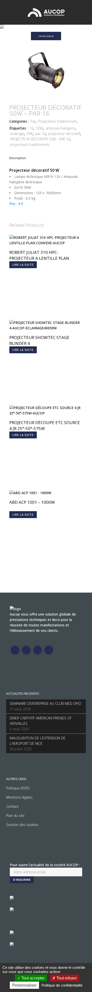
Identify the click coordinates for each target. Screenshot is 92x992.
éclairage (17, 133)
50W (39, 128)
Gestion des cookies (22, 824)
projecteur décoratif (64, 133)
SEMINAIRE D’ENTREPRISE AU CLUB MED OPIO (45, 703)
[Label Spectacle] (12, 898)
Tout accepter (32, 978)
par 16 (40, 133)
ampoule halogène (60, 128)
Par (33, 121)
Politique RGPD (18, 788)
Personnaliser (24, 985)
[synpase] (12, 944)
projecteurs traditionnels (29, 144)
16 (31, 128)
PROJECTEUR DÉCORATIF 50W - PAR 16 (40, 139)
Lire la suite (23, 264)
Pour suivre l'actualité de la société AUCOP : (45, 864)
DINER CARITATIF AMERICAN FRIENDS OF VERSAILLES (41, 721)
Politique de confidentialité (61, 985)
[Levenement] (12, 910)
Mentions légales (19, 797)
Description (17, 158)
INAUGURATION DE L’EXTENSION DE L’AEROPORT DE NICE (38, 741)
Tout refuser (66, 978)
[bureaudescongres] (12, 933)
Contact (12, 806)
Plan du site (15, 815)
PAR (30, 133)
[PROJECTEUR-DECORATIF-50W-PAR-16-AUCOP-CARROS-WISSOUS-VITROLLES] (46, 96)
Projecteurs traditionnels (57, 121)
